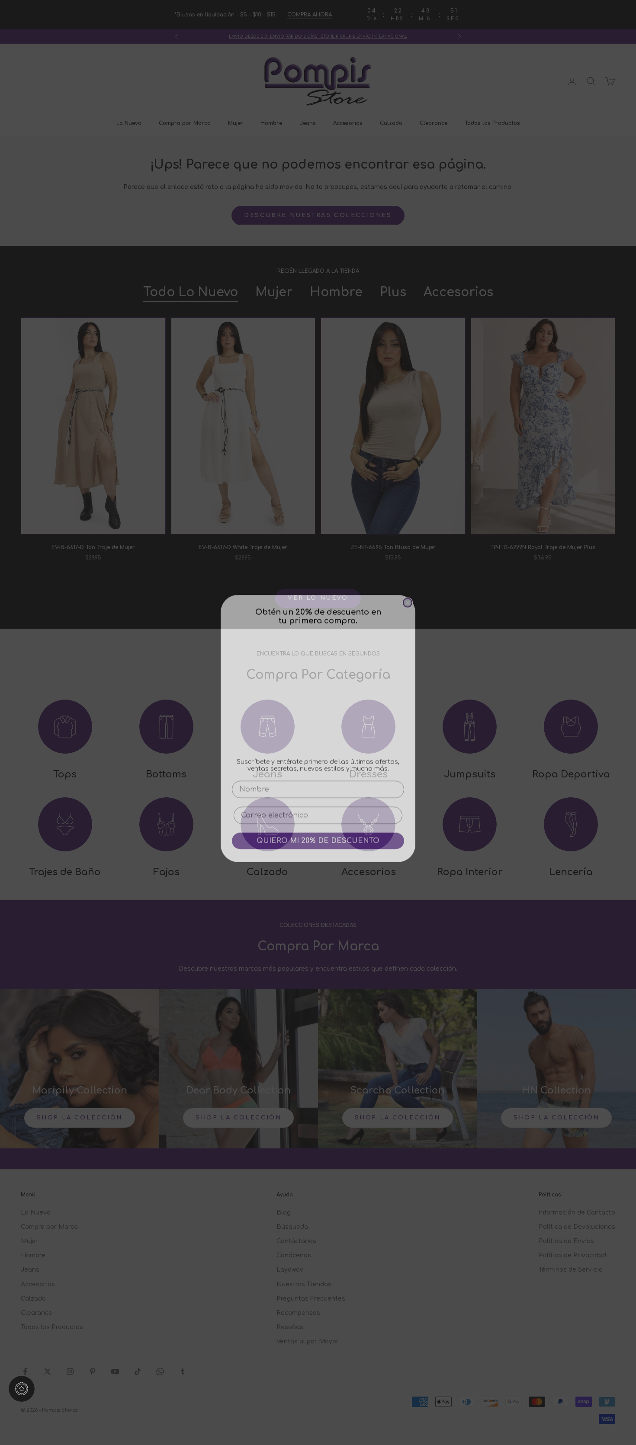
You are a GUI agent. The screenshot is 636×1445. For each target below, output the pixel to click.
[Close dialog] (407, 596)
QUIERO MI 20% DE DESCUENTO (318, 835)
